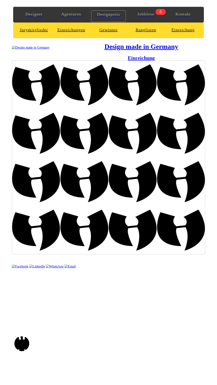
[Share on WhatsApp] (55, 266)
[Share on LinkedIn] (37, 266)
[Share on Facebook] (20, 266)
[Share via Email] (70, 266)
